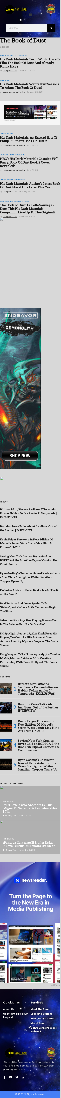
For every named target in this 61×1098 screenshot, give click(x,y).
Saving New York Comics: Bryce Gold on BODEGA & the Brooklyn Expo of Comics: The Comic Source (28, 560)
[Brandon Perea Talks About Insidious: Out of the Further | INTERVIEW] (6, 707)
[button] (30, 14)
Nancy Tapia (12, 815)
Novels (10, 55)
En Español (9, 801)
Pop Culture (15, 201)
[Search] (51, 28)
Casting (4, 155)
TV (26, 55)
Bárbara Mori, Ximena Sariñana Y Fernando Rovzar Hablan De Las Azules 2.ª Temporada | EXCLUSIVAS (28, 513)
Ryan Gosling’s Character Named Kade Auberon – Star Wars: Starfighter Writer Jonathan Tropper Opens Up (30, 577)
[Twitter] (16, 1077)
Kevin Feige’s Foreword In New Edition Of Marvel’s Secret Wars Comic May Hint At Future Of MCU (26, 543)
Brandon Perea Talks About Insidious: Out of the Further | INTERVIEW (39, 708)
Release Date (19, 180)
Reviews (25, 201)
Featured (5, 201)
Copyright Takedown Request (15, 1015)
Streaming (19, 55)
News (3, 55)
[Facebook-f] (4, 1077)
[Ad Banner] (30, 112)
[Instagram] (23, 1077)
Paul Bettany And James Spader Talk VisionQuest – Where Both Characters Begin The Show (28, 607)
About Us (8, 1009)
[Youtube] (10, 1077)
